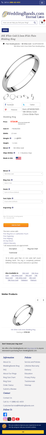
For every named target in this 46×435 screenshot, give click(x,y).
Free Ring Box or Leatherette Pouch (15, 234)
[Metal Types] (9, 148)
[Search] (35, 23)
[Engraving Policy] (12, 198)
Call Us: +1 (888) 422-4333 (13, 402)
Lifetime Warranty (9, 243)
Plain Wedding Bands (13, 44)
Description (13, 249)
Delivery (28, 369)
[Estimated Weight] (10, 138)
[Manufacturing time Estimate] (14, 153)
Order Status (8, 385)
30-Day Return (8, 241)
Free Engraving (8, 236)
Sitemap (28, 385)
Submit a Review (9, 389)
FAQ (4, 369)
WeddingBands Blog (11, 366)
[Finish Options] (9, 189)
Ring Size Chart (32, 249)
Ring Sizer (7, 381)
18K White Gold (26, 44)
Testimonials (30, 381)
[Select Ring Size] (12, 180)
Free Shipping (8, 238)
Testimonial (13, 253)
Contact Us (7, 398)
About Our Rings (10, 373)
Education (29, 373)
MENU (5, 30)
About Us (7, 362)
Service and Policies (32, 362)
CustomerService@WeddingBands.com (18, 405)
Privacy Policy (30, 377)
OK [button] (23, 432)
